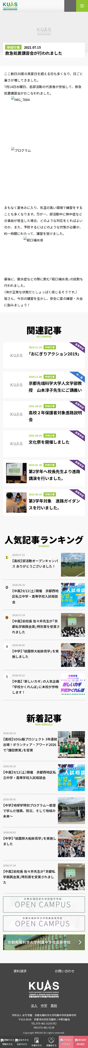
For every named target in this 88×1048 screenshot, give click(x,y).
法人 (34, 1005)
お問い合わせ (64, 970)
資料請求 (20, 970)
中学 (44, 1005)
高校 (54, 1005)
